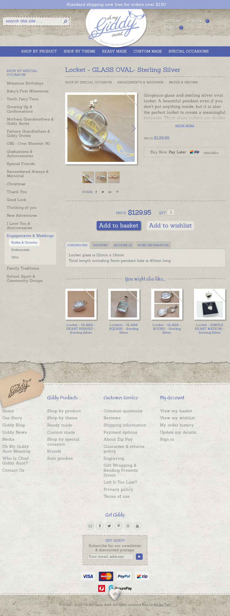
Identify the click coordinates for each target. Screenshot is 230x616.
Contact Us (13, 470)
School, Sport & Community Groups (24, 278)
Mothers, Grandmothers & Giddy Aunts (30, 121)
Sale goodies (60, 458)
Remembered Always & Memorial (28, 173)
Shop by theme (62, 417)
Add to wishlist (170, 225)
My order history (177, 425)
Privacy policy (118, 489)
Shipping (100, 245)
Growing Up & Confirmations (20, 109)
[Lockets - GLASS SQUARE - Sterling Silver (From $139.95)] (123, 304)
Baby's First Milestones (28, 91)
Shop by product (64, 410)
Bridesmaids (20, 250)
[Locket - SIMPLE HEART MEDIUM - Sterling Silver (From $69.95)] (209, 304)
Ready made (59, 425)
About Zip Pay (118, 439)
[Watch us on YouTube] (137, 525)
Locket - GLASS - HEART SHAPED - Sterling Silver (80, 329)
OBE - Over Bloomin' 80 (28, 143)
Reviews (112, 417)
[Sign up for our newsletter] (90, 525)
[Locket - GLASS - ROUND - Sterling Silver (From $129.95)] (166, 304)
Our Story (12, 417)
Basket (173, 27)
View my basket (176, 410)
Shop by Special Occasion (88, 82)
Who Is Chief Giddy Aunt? (15, 461)
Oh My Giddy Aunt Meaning (16, 449)
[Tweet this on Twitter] (103, 192)
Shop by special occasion (63, 442)
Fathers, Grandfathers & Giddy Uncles (28, 133)
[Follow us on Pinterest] (118, 525)
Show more (184, 125)
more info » (211, 152)
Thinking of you (22, 207)
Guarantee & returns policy (124, 449)
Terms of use (117, 496)
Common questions (123, 410)
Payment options (120, 432)
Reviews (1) (123, 245)
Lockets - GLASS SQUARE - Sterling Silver (123, 329)
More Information (153, 245)
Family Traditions (23, 268)
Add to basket (119, 225)
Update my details (178, 432)
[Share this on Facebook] (96, 192)
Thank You (17, 192)
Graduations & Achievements (20, 153)
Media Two (162, 605)
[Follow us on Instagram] (128, 525)
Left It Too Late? (120, 482)
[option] (101, 128)
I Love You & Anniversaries (19, 225)
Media (8, 439)
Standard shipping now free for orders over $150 (116, 4)
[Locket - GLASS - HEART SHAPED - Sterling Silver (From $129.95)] (81, 304)
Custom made (61, 432)
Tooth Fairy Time (22, 99)
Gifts (15, 257)
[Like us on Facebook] (99, 525)
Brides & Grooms (24, 242)
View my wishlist (177, 417)
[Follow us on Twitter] (109, 525)
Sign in (167, 439)
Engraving (114, 458)
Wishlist (197, 21)
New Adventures (22, 215)
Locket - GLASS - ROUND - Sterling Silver (167, 329)
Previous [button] (73, 128)
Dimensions (77, 245)
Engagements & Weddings (30, 235)
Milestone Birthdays (25, 83)
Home (8, 410)
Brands (54, 451)
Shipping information (125, 425)
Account (173, 21)
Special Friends (21, 163)
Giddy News (14, 432)
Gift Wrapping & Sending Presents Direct (121, 470)
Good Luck (16, 199)
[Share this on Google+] (110, 192)
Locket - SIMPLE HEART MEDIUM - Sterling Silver (210, 329)
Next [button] (129, 128)
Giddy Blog (13, 425)
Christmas (16, 184)
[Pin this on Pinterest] (117, 192)
